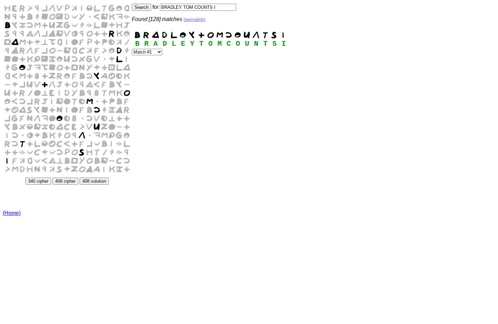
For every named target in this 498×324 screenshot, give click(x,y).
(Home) (12, 213)
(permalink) (194, 19)
